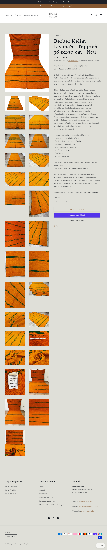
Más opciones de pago (77, 220)
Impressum (43, 494)
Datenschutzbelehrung (47, 501)
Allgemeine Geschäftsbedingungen (51, 505)
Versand (42, 490)
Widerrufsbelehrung (46, 497)
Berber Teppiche (11, 486)
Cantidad (57, 197)
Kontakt (41, 486)
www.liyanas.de (87, 511)
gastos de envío (73, 60)
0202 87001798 (85, 502)
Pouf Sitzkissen (10, 494)
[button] (31, 15)
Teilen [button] (58, 226)
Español (10, 536)
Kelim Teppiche (10, 490)
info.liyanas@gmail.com (88, 506)
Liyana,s (12, 544)
